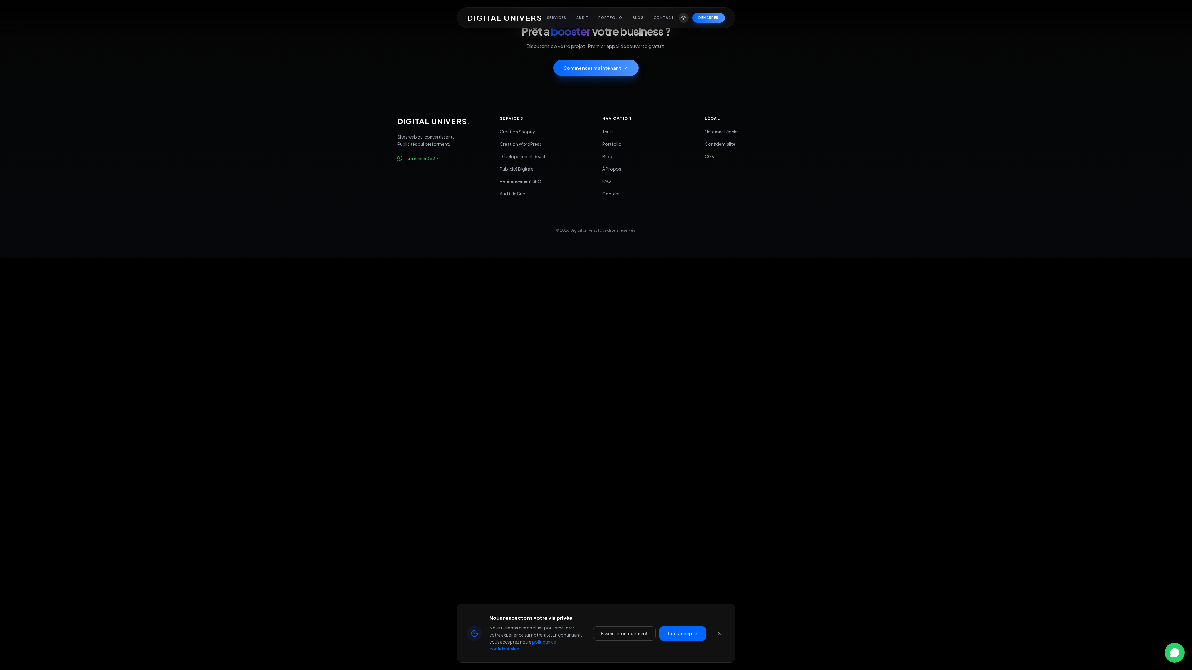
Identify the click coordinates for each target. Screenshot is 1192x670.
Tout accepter (683, 633)
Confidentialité (720, 144)
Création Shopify (517, 131)
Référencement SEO (520, 181)
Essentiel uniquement (624, 633)
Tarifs (608, 131)
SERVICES (557, 18)
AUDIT (582, 18)
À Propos (611, 169)
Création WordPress (520, 144)
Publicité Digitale (517, 169)
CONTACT (664, 18)
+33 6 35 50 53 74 (423, 158)
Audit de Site (512, 193)
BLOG (638, 18)
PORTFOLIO (610, 18)
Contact (611, 193)
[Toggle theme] (684, 18)
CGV (710, 156)
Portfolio (611, 144)
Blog (607, 156)
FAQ (606, 181)
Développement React (523, 156)
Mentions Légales (722, 131)
